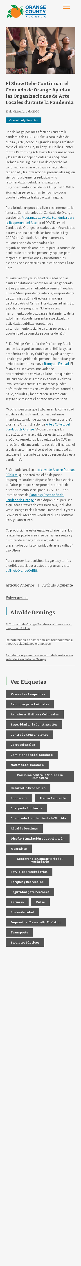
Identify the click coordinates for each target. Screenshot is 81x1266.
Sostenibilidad (22, 912)
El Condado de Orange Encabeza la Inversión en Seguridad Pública (39, 626)
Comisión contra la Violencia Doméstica (40, 776)
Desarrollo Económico (28, 788)
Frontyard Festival (56, 364)
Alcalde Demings (24, 828)
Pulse (40, 902)
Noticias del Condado (27, 765)
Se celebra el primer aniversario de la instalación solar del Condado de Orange (39, 657)
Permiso (17, 902)
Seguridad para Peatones (30, 892)
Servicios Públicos (25, 942)
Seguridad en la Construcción (34, 724)
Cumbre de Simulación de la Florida (38, 818)
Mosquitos (19, 848)
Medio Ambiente (53, 798)
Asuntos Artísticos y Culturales (35, 714)
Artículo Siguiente (57, 585)
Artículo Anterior (20, 585)
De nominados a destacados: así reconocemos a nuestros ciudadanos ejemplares (39, 641)
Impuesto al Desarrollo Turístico (36, 922)
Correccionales (23, 744)
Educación (19, 798)
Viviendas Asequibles (28, 694)
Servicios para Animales (30, 704)
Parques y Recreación (27, 882)
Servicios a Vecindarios (29, 871)
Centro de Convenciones (29, 734)
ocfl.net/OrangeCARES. (22, 570)
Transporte (19, 932)
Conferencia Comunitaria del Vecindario (40, 860)
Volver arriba (17, 598)
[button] (66, 6)
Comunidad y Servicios (23, 120)
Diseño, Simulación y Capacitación (38, 838)
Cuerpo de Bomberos (26, 808)
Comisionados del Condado (32, 755)
